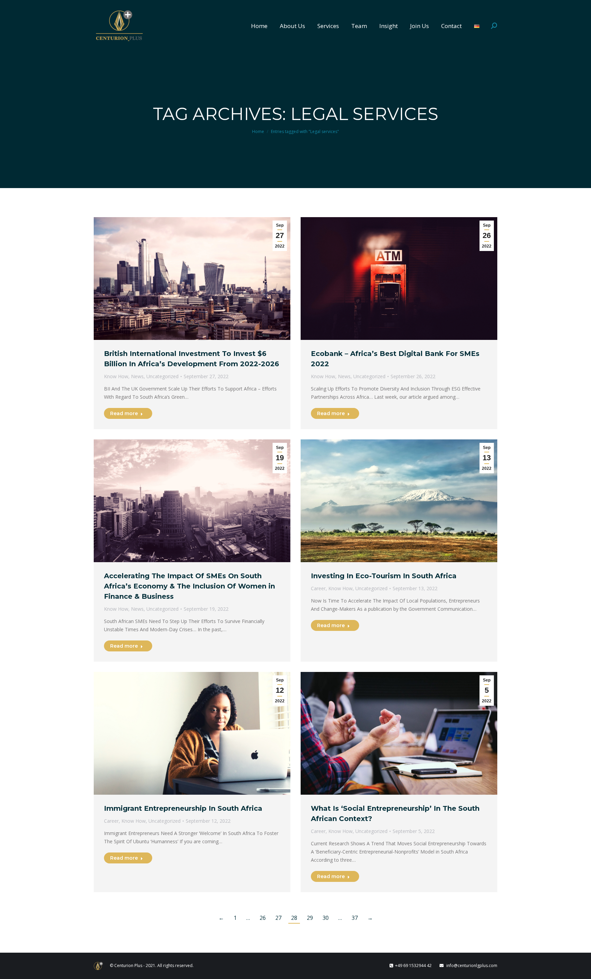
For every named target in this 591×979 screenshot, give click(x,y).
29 (310, 918)
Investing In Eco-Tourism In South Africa (384, 576)
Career (318, 588)
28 (294, 918)
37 (355, 918)
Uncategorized (162, 376)
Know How (116, 376)
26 (263, 918)
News (137, 376)
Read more (124, 413)
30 (326, 918)
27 (278, 918)
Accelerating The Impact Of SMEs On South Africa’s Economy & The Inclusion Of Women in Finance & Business (189, 586)
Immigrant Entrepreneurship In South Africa (183, 808)
